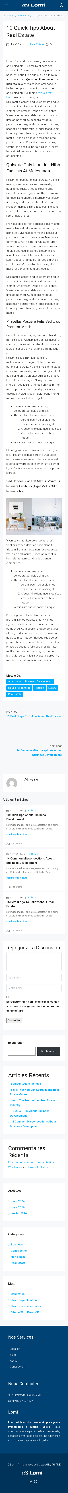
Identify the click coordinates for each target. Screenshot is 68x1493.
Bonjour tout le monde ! (26, 1083)
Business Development (38, 681)
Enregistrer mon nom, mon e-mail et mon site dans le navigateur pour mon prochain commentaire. (33, 1006)
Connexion (18, 1294)
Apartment (14, 681)
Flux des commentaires (26, 1306)
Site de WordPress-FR (25, 1312)
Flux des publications (24, 1300)
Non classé (18, 1256)
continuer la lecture (16, 834)
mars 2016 (18, 1207)
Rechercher (16, 1042)
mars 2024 (18, 1201)
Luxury (52, 687)
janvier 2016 (19, 1213)
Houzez (39, 687)
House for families (19, 687)
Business (17, 1244)
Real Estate (23, 15)
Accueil (10, 15)
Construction (19, 1250)
